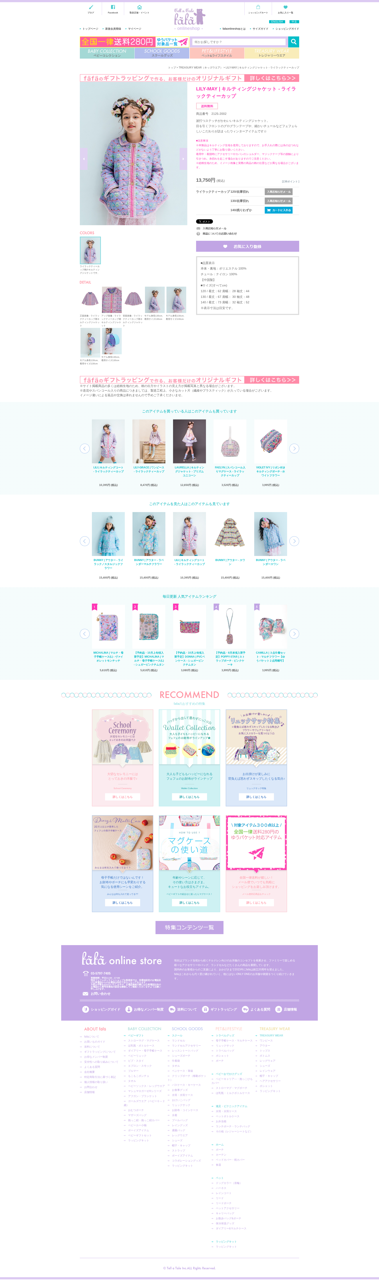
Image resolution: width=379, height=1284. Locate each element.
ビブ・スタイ (136, 1060)
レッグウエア (180, 1135)
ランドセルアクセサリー (186, 1045)
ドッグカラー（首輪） (229, 1183)
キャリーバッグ (225, 1213)
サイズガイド (260, 28)
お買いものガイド (94, 1041)
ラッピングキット (138, 1140)
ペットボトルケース (228, 1116)
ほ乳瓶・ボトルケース (141, 1045)
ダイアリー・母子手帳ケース (145, 1050)
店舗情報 (290, 1009)
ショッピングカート (258, 12)
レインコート (224, 1193)
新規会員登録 (113, 28)
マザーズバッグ (137, 1115)
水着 (174, 1115)
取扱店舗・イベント (139, 12)
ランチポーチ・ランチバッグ (233, 1126)
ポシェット (222, 1055)
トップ (172, 67)
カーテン (221, 1154)
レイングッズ (180, 1125)
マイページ (134, 28)
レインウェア (267, 1070)
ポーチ (220, 1060)
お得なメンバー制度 (149, 1009)
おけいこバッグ (181, 1100)
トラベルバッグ (225, 1050)
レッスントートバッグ (185, 1050)
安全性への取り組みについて (101, 1061)
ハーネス (221, 1188)
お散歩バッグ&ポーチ (228, 1218)
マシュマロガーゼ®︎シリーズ (145, 1091)
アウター (265, 1045)
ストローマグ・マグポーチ (231, 1088)
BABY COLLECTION (107, 53)
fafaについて (91, 1036)
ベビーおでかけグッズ (229, 1073)
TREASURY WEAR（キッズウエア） (201, 67)
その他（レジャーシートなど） (234, 1131)
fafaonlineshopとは (234, 28)
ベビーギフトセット (140, 1135)
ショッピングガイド (287, 28)
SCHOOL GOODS (162, 53)
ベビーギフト (136, 1035)
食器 (218, 1164)
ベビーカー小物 (137, 1125)
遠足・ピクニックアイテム (231, 1106)
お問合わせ (90, 1087)
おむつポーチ (136, 1110)
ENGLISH (277, 21)
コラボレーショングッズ (186, 1160)
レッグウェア (267, 1060)
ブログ (91, 12)
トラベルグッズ (225, 1035)
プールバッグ (180, 1120)
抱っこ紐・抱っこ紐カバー (144, 1120)
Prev (85, 448)
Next (294, 448)
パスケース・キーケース (186, 1084)
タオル (132, 1081)
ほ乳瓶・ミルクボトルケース (233, 1093)
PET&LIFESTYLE (217, 53)
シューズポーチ (181, 1055)
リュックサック (181, 1105)
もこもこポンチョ (138, 1075)
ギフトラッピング (224, 1009)
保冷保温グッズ (225, 1223)
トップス (265, 1050)
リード (220, 1198)
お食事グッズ (180, 1090)
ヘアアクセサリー (270, 1081)
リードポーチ (224, 1203)
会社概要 (89, 1072)
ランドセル (178, 1040)
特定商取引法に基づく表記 (100, 1077)
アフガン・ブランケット (142, 1096)
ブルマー (133, 1070)
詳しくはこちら (123, 796)
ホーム (220, 1144)
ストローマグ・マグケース (144, 1040)
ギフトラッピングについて (100, 1051)
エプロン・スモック (140, 1065)
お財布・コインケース (185, 1110)
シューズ (177, 1140)
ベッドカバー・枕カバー (230, 1159)
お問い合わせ (101, 993)
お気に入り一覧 (285, 12)
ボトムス (265, 1055)
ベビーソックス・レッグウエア (146, 1086)
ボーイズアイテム (138, 1130)
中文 (294, 21)
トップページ (90, 28)
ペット (220, 1178)
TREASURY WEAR (272, 53)
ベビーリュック (137, 1055)
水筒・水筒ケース (182, 1095)
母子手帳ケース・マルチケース (234, 1040)
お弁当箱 (221, 1121)
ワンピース (266, 1040)
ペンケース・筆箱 (182, 1070)
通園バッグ (178, 1130)
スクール (177, 1035)
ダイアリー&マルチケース (231, 1228)
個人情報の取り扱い (96, 1082)
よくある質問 (260, 1009)
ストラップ (178, 1150)
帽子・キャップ (181, 1145)
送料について (187, 1009)
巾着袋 (176, 1060)
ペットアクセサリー (228, 1208)
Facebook (113, 12)
